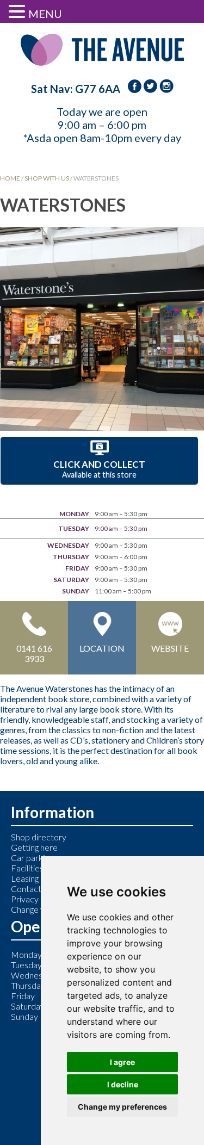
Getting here (34, 847)
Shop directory (38, 837)
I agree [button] (122, 1062)
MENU (45, 13)
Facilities (27, 868)
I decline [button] (122, 1084)
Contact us (31, 888)
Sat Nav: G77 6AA (75, 88)
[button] (18, 11)
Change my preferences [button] (122, 1106)
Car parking (32, 857)
